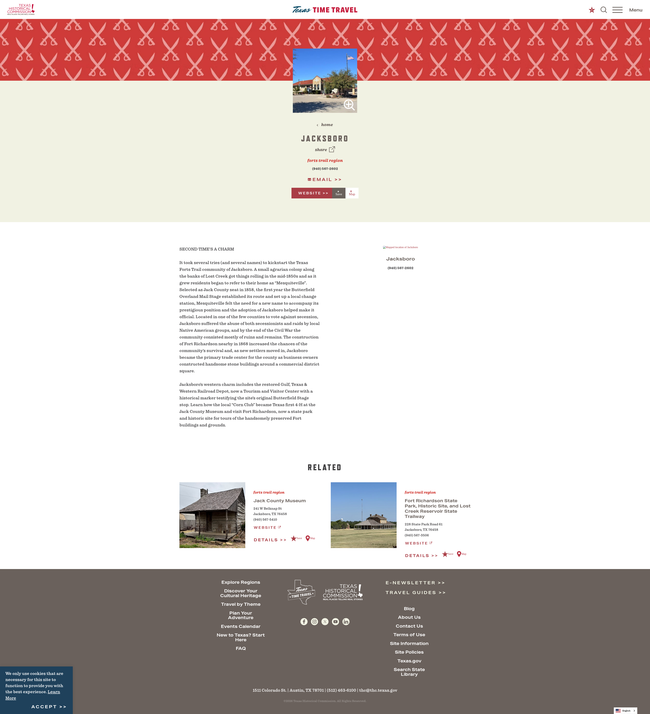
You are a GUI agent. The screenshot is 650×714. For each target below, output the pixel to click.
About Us (409, 617)
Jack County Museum (279, 500)
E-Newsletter (411, 582)
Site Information (409, 643)
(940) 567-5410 (265, 520)
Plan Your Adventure (240, 615)
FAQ (241, 648)
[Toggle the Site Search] (604, 9)
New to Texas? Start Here (241, 637)
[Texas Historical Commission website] (21, 9)
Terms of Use (409, 634)
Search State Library (409, 672)
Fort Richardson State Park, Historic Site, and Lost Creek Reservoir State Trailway (438, 508)
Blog (409, 608)
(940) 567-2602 (325, 169)
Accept (44, 706)
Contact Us (409, 626)
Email (322, 179)
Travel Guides (411, 592)
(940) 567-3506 (417, 535)
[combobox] (625, 710)
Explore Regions (240, 582)
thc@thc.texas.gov (378, 690)
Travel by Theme (241, 604)
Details (266, 539)
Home (327, 124)
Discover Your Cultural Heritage (240, 593)
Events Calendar (241, 626)
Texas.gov (409, 660)
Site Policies (409, 652)
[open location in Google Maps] (400, 247)
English (626, 710)
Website (309, 193)
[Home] (325, 9)
